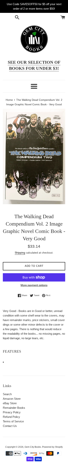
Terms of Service (13, 421)
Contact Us (10, 425)
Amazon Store (12, 398)
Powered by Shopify (52, 447)
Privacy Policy (12, 412)
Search (7, 394)
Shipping (20, 252)
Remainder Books (14, 407)
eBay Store (10, 403)
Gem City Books (33, 447)
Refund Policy (11, 416)
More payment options (34, 285)
